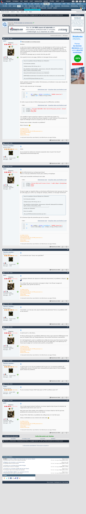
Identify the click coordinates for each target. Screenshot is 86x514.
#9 (67, 383)
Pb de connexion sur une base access (23, 23)
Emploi (46, 1)
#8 (67, 360)
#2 (67, 143)
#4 (67, 249)
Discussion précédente (30, 445)
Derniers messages (5, 11)
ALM (32, 3)
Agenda (22, 11)
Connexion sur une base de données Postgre (14, 465)
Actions (12, 11)
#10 (67, 400)
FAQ (21, 1)
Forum (6, 15)
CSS (22, 6)
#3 (67, 166)
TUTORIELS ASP (42, 8)
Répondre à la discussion (11, 19)
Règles (30, 11)
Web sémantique (65, 6)
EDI (51, 3)
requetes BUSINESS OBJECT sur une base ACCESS (16, 472)
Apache (14, 6)
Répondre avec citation (55, 140)
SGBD (64, 3)
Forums (8, 1)
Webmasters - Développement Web (19, 15)
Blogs (26, 1)
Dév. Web (46, 3)
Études (52, 1)
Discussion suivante (42, 445)
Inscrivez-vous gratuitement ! (32, 9)
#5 (67, 272)
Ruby (52, 6)
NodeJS (43, 6)
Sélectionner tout (42, 89)
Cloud (25, 3)
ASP (19, 6)
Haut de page (65, 482)
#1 (67, 38)
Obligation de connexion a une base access (14, 462)
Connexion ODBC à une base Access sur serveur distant (21, 459)
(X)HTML (81, 6)
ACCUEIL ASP (27, 8)
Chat (31, 1)
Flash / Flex (31, 6)
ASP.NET (55, 8)
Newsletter (38, 1)
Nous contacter (50, 482)
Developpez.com (58, 482)
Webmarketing (74, 6)
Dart (26, 6)
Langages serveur (34, 15)
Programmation (57, 3)
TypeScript (57, 6)
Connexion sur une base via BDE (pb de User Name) (16, 468)
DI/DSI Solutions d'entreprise (15, 3)
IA (28, 3)
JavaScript (38, 6)
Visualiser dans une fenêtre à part (57, 89)
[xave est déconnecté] (10, 52)
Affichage (65, 35)
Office (68, 3)
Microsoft (37, 3)
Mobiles (73, 3)
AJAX (10, 6)
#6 (67, 303)
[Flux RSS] (81, 8)
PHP (48, 6)
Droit (57, 1)
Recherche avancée (81, 11)
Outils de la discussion (55, 35)
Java (42, 3)
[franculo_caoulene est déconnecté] (10, 153)
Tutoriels (15, 1)
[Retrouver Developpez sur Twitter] (82, 8)
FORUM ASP (34, 8)
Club (62, 1)
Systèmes (79, 3)
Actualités (13, 438)
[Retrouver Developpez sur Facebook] (84, 8)
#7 (67, 326)
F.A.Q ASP (49, 8)
